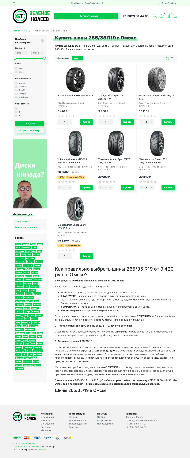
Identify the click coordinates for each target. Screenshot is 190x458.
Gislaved (19, 280)
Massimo (37, 305)
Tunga (26, 344)
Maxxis (22, 83)
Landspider (28, 297)
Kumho (28, 294)
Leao (37, 301)
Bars (39, 251)
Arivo (18, 248)
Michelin (23, 86)
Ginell (36, 276)
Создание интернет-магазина (27, 446)
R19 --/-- (28, 31)
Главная (16, 31)
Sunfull (32, 337)
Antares (26, 244)
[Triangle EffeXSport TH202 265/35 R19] (116, 79)
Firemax (19, 273)
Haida (35, 283)
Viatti (33, 344)
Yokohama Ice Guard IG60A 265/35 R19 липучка (72, 161)
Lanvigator (20, 301)
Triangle (22, 93)
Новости (45, 420)
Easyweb (43, 449)
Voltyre (18, 347)
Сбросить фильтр (29, 130)
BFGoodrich (31, 251)
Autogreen (20, 251)
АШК (30, 354)
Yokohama (23, 97)
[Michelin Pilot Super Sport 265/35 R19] (75, 209)
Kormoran (19, 294)
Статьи (101, 417)
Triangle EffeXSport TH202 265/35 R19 (112, 97)
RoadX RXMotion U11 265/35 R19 (75, 95)
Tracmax (32, 340)
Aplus (40, 244)
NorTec (39, 315)
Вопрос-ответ (104, 420)
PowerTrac (26, 322)
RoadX (22, 90)
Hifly (26, 287)
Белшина (38, 354)
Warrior (18, 362)
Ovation (34, 319)
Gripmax (19, 283)
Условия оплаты (77, 420)
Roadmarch (29, 329)
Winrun (29, 351)
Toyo (25, 340)
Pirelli (18, 322)
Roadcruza (34, 326)
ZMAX (18, 354)
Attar (34, 248)
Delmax (19, 265)
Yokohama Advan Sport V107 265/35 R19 (114, 161)
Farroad (36, 269)
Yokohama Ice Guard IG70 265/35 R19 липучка (153, 161)
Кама (27, 358)
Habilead (27, 283)
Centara (36, 255)
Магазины (46, 430)
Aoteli (33, 244)
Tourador (19, 369)
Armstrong (26, 248)
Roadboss (27, 362)
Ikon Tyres (34, 287)
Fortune (34, 273)
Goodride (28, 280)
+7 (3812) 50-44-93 (135, 16)
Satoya (18, 337)
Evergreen (20, 269)
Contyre (30, 262)
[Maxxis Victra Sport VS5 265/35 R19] (157, 79)
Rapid (18, 326)
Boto (17, 255)
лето (21, 68)
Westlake (38, 347)
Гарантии (74, 427)
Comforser (20, 258)
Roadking (19, 329)
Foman (26, 273)
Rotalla (36, 362)
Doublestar (28, 265)
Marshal (28, 305)
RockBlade (28, 365)
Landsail (19, 297)
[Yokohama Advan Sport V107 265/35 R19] (116, 143)
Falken (28, 269)
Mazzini (35, 308)
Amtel (18, 244)
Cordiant (39, 262)
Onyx (27, 319)
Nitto (25, 315)
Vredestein (27, 347)
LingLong (19, 305)
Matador (19, 308)
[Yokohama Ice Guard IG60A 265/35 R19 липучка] (75, 143)
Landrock (37, 294)
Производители (105, 423)
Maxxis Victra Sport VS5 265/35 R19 (156, 97)
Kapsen (32, 290)
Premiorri (36, 322)
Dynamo (37, 365)
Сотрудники (47, 423)
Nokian (31, 315)
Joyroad (24, 290)
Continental (20, 262)
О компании (47, 417)
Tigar (39, 337)
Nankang (35, 312)
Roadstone (20, 333)
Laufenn (29, 301)
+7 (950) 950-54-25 (135, 427)
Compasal (30, 258)
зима (21, 72)
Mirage (27, 312)
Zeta (24, 354)
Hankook (19, 287)
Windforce (20, 351)
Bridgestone (26, 255)
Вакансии (46, 427)
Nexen (18, 315)
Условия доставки (78, 423)
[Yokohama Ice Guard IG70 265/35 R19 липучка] (157, 143)
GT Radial (19, 276)
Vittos (39, 344)
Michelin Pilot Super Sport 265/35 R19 (71, 226)
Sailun (39, 333)
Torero (18, 340)
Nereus (19, 365)
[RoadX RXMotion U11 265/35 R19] (75, 79)
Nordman (19, 319)
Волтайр (19, 358)
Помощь (73, 417)
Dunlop (37, 265)
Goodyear (38, 280)
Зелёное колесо (28, 443)
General (28, 276)
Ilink (17, 290)
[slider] (15, 58)
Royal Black (30, 333)
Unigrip (34, 358)
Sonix (25, 337)
